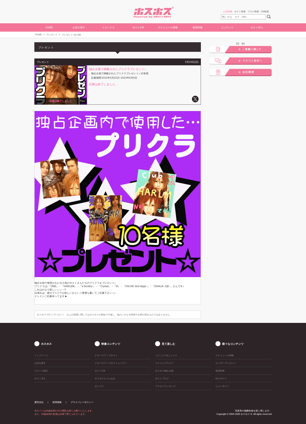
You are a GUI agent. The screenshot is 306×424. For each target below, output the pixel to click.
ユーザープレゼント (225, 363)
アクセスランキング (165, 386)
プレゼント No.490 (71, 34)
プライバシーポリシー (82, 402)
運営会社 (39, 402)
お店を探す (40, 363)
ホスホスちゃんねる (105, 378)
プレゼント (51, 34)
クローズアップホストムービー (111, 363)
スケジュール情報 (168, 27)
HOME (49, 27)
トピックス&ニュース (166, 355)
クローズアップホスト (106, 355)
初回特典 (198, 27)
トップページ (41, 355)
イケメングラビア (164, 363)
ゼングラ (99, 386)
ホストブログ (162, 378)
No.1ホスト (221, 378)
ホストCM (138, 27)
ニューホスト (222, 386)
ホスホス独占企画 (164, 370)
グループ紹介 (41, 370)
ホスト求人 (257, 27)
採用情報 (57, 402)
